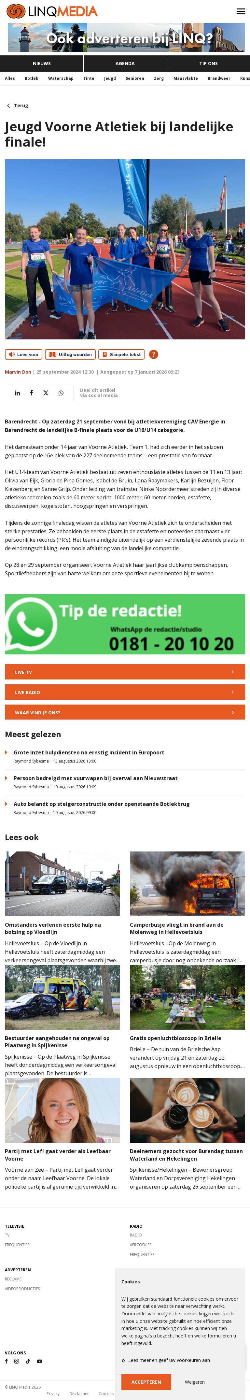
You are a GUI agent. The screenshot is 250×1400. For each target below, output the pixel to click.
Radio (136, 1235)
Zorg (159, 78)
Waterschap (61, 78)
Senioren (135, 78)
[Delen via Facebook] (31, 393)
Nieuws (42, 63)
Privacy (53, 1393)
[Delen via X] (46, 393)
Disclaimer (79, 1393)
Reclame (13, 1279)
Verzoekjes (140, 1245)
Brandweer (219, 78)
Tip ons (208, 63)
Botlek (31, 78)
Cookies (106, 1393)
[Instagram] (16, 1361)
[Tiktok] (28, 1361)
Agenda (125, 63)
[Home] (62, 11)
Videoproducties (22, 1289)
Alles (10, 78)
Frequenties (17, 1245)
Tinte (88, 78)
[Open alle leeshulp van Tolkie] (153, 354)
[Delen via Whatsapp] (61, 393)
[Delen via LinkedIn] (17, 393)
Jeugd (110, 78)
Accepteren (146, 1382)
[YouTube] (39, 1361)
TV (7, 1235)
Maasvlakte (186, 78)
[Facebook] (6, 1361)
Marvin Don (18, 372)
